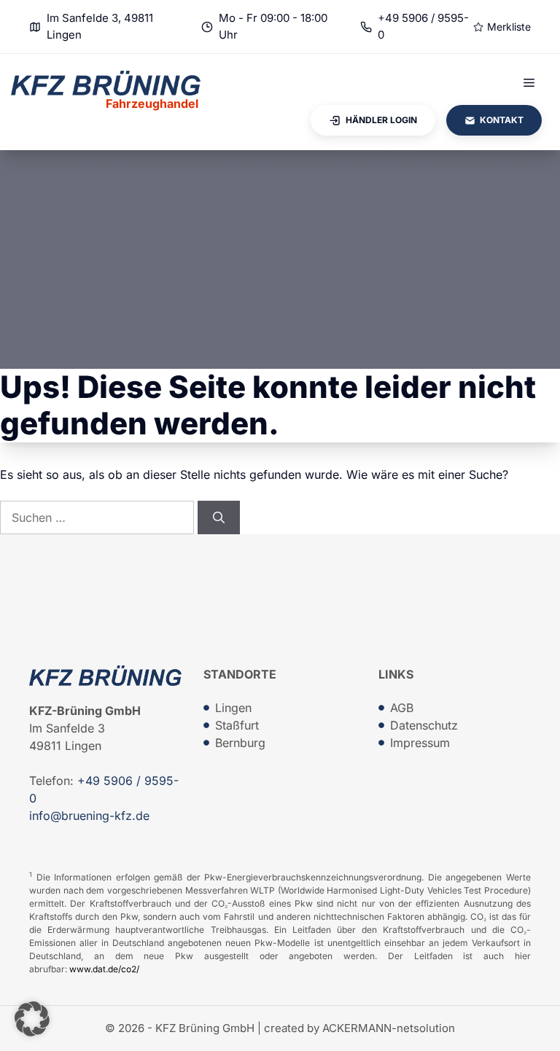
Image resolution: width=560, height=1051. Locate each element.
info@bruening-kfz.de (89, 815)
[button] (32, 1019)
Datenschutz (424, 725)
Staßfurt (237, 725)
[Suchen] (219, 517)
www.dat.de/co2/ (104, 969)
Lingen (233, 707)
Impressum (420, 742)
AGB (401, 707)
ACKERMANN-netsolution (388, 1028)
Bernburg (240, 742)
